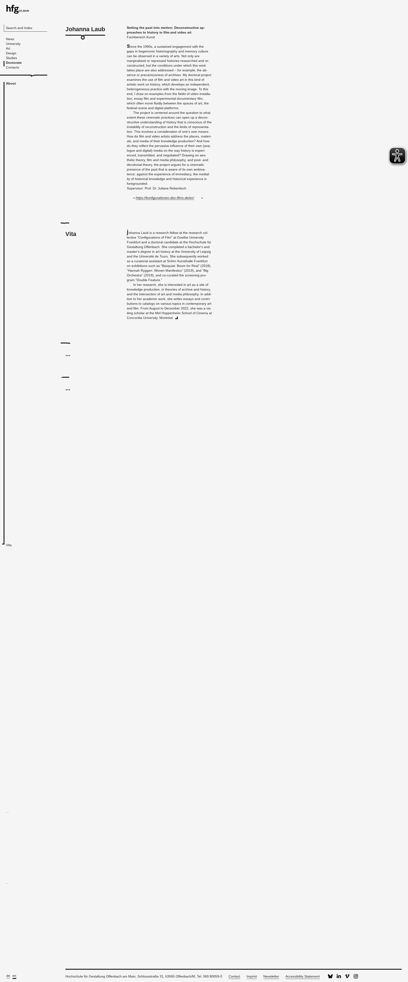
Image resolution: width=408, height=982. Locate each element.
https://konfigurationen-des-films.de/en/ (165, 198)
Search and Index (19, 28)
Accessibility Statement (302, 976)
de (8, 976)
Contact (234, 976)
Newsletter (271, 976)
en (14, 976)
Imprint (251, 976)
